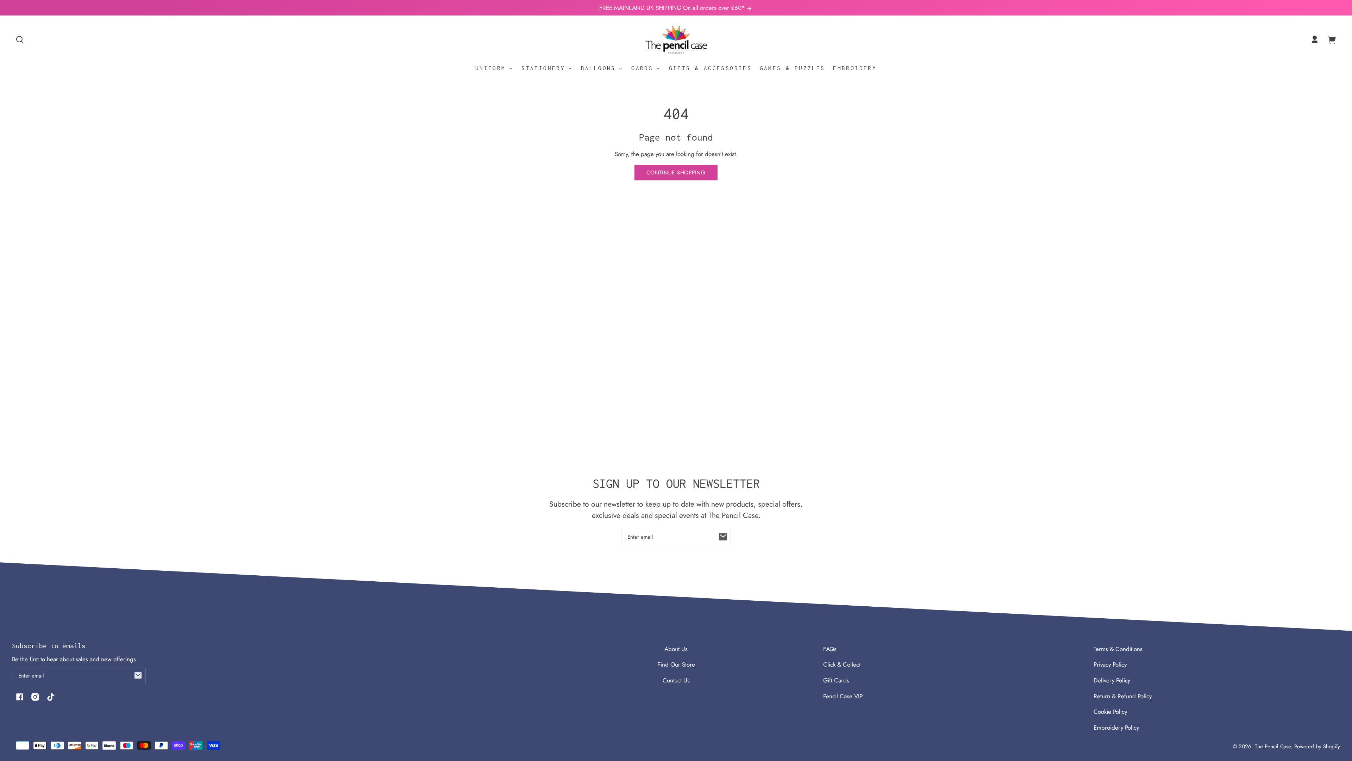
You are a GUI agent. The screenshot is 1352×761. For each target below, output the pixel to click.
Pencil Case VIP (843, 696)
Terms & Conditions (1118, 649)
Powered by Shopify (1317, 746)
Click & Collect (841, 664)
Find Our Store (676, 664)
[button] (19, 39)
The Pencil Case (1273, 746)
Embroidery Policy (1116, 727)
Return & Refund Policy (1123, 696)
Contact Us (676, 680)
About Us (676, 649)
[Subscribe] (723, 536)
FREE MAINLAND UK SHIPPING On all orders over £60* (673, 8)
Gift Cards (836, 680)
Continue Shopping (676, 173)
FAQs (830, 649)
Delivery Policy (1112, 680)
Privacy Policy (1110, 664)
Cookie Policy (1110, 711)
